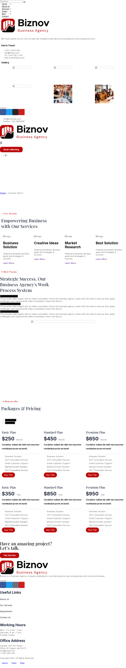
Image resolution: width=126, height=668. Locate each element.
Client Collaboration (9, 311)
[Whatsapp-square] (15, 585)
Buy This (8, 475)
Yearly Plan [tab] (10, 423)
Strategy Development (10, 304)
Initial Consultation (9, 296)
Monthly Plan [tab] (10, 420)
